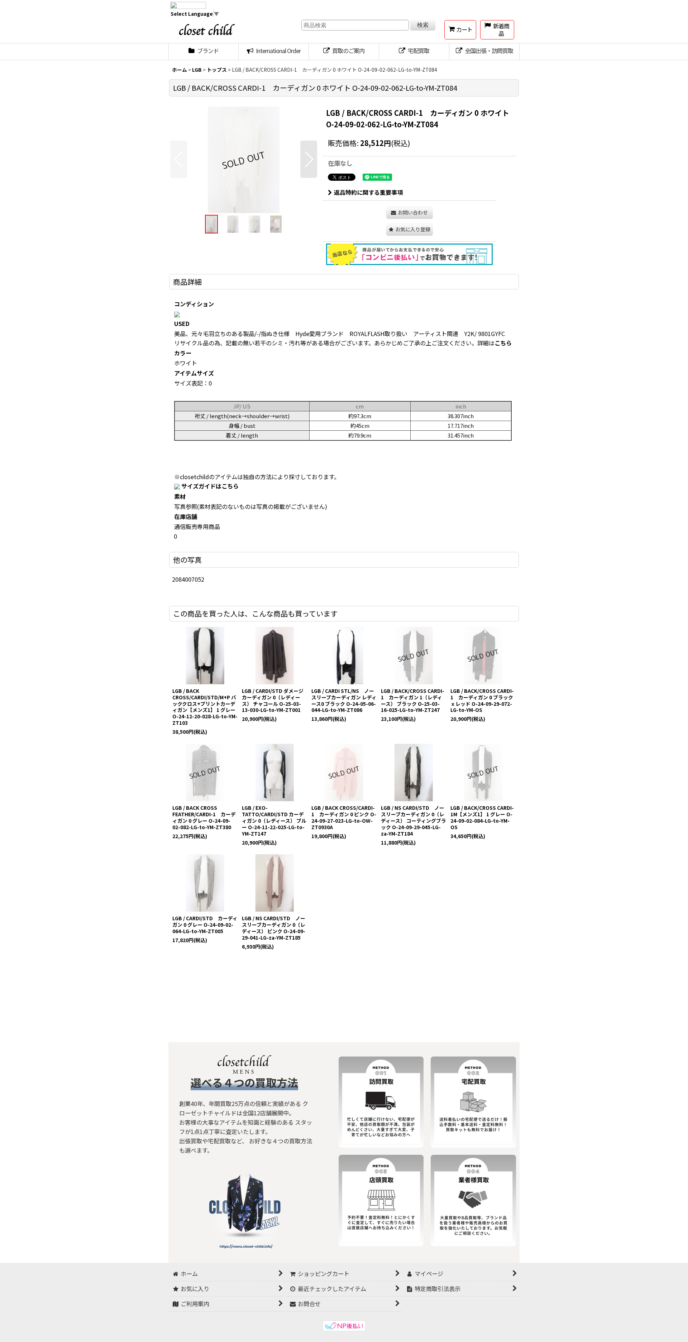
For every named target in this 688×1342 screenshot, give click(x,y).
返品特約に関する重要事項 (368, 192)
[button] (178, 159)
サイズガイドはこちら (210, 486)
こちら (503, 343)
